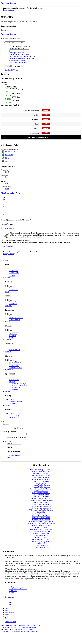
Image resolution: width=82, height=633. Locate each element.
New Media (13, 304)
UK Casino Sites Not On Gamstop (41, 510)
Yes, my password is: (19, 48)
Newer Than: (7, 441)
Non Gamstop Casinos (41, 477)
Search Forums (14, 288)
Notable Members (15, 362)
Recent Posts (13, 271)
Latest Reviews (14, 320)
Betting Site (41, 512)
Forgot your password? (17, 53)
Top (6, 616)
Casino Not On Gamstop (41, 481)
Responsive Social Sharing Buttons (13, 631)
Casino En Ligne (41, 527)
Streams (7, 322)
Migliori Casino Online (41, 473)
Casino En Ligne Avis (41, 535)
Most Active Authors (16, 318)
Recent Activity (14, 273)
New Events (13, 389)
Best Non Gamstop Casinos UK (41, 470)
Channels (12, 336)
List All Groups (14, 415)
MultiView (13, 334)
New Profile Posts (15, 368)
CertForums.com (32, 631)
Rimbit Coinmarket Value (18, 589)
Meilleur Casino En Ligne (41, 539)
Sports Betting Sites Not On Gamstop (22, 56)
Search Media (14, 302)
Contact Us (9, 608)
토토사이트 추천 (41, 543)
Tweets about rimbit (7, 228)
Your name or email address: (10, 38)
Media (7, 292)
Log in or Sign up (8, 3)
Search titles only (19, 428)
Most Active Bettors (20, 385)
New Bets (17, 387)
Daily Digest (9, 612)
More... (9, 457)
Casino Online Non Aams (41, 516)
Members (8, 352)
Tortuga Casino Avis (41, 545)
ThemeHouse (32, 629)
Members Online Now (10, 193)
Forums (7, 278)
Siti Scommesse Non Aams (41, 475)
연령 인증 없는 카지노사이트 (41, 529)
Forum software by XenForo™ (21, 625)
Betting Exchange (20, 384)
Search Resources (15, 316)
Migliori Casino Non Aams (41, 471)
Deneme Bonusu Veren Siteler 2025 (21, 58)
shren (7, 189)
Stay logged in (18, 66)
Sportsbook (9, 370)
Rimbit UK (13, 591)
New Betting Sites (41, 483)
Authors (12, 276)
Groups (7, 405)
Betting (7, 391)
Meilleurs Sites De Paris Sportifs (20, 54)
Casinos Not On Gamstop (18, 60)
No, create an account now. (21, 46)
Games (11, 338)
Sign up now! (5, 30)
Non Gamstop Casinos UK (18, 62)
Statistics (12, 382)
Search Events (14, 380)
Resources (8, 306)
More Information (8, 246)
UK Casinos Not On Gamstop (41, 506)
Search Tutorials (14, 350)
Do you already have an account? (12, 42)
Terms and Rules (10, 622)
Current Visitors (14, 364)
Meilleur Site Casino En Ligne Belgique (41, 523)
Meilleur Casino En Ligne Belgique (41, 521)
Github (11, 593)
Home (7, 261)
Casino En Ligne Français (41, 541)
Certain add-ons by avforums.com (18, 627)
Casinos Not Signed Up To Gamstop (41, 500)
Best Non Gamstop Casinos (41, 518)
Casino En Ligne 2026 (41, 533)
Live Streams (13, 332)
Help (6, 610)
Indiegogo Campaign (16, 587)
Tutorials (8, 339)
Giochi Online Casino (41, 502)
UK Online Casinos (41, 491)
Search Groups (14, 417)
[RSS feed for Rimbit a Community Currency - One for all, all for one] (6, 618)
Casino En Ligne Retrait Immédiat (41, 489)
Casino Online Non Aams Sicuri (41, 531)
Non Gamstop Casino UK (41, 493)
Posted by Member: (9, 432)
